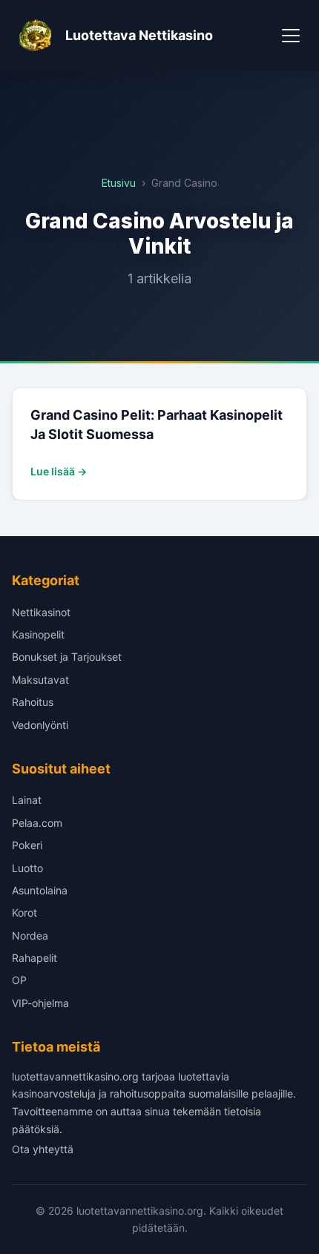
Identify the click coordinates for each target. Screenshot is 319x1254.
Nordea (30, 935)
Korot (24, 912)
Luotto (27, 868)
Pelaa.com (37, 822)
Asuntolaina (40, 890)
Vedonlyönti (40, 725)
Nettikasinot (41, 612)
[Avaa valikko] (290, 35)
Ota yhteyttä (42, 1149)
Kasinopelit (38, 634)
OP (19, 980)
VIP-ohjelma (40, 1003)
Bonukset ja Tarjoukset (67, 656)
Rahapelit (34, 957)
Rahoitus (32, 702)
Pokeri (27, 845)
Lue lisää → (58, 471)
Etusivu (119, 182)
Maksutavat (40, 679)
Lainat (27, 799)
